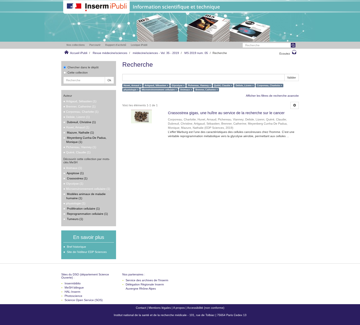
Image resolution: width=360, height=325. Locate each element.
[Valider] (293, 45)
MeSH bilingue (74, 287)
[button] (75, 45)
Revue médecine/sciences (110, 53)
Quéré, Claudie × (223, 85)
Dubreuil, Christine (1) (81, 122)
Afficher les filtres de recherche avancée (272, 95)
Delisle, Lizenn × (245, 85)
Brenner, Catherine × (206, 89)
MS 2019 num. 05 (196, 53)
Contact (141, 307)
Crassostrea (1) (77, 178)
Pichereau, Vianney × (199, 85)
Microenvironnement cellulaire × (159, 89)
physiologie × (131, 89)
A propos (179, 307)
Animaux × (186, 89)
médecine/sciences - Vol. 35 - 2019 (156, 53)
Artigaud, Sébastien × (156, 85)
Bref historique (76, 246)
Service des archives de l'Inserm (147, 280)
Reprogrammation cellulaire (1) (87, 213)
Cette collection (78, 72)
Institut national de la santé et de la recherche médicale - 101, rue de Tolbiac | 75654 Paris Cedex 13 (180, 315)
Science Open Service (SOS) (84, 300)
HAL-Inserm (72, 291)
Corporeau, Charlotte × (269, 85)
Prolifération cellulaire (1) (83, 208)
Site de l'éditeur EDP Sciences (87, 252)
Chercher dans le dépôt (83, 67)
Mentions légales (160, 307)
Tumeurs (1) (75, 219)
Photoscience (73, 296)
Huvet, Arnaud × (132, 85)
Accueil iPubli (78, 53)
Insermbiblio (73, 283)
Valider (291, 77)
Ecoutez (284, 53)
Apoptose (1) (75, 173)
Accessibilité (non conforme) (205, 307)
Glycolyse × (178, 85)
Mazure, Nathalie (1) (80, 132)
